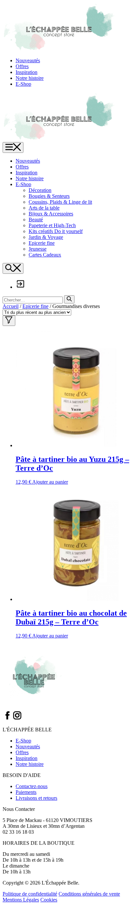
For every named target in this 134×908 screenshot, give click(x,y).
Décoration (40, 190)
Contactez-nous (31, 786)
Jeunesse (38, 249)
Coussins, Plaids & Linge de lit (60, 202)
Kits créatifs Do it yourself (56, 231)
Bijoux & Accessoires (51, 213)
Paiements (26, 792)
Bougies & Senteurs (49, 196)
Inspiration (26, 72)
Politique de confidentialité (30, 894)
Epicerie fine (42, 243)
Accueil (11, 306)
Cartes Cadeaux (45, 254)
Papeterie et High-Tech (52, 225)
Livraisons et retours (36, 798)
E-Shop (23, 84)
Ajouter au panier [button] (50, 482)
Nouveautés (28, 60)
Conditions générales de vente (89, 894)
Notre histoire (30, 78)
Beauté (36, 219)
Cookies (48, 899)
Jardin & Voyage (46, 237)
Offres (22, 66)
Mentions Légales (21, 899)
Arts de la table (44, 208)
